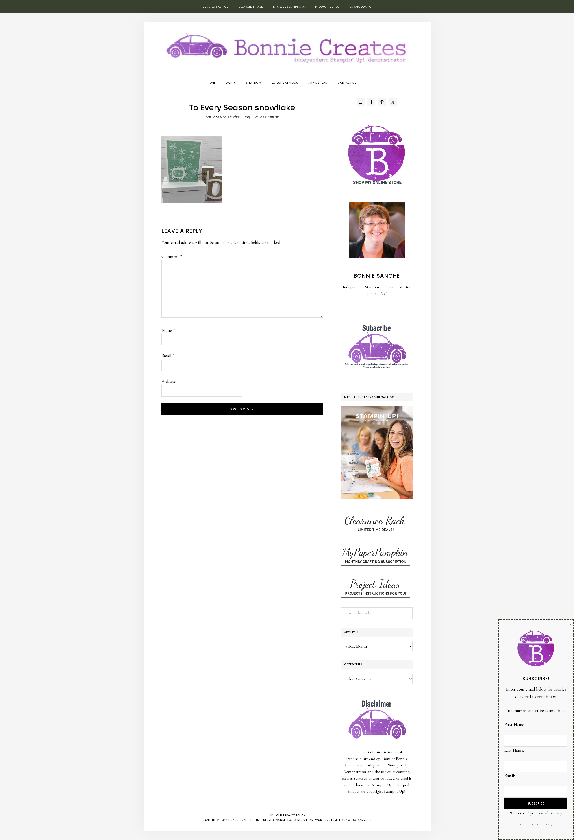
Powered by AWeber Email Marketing (536, 825)
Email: (509, 775)
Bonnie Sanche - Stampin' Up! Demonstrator (287, 46)
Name (168, 330)
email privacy (550, 813)
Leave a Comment (266, 116)
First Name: (514, 724)
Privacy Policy (294, 815)
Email (167, 355)
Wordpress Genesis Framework (299, 820)
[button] (366, 79)
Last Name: (514, 750)
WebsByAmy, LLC (360, 820)
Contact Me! (377, 293)
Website (168, 381)
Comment (171, 256)
